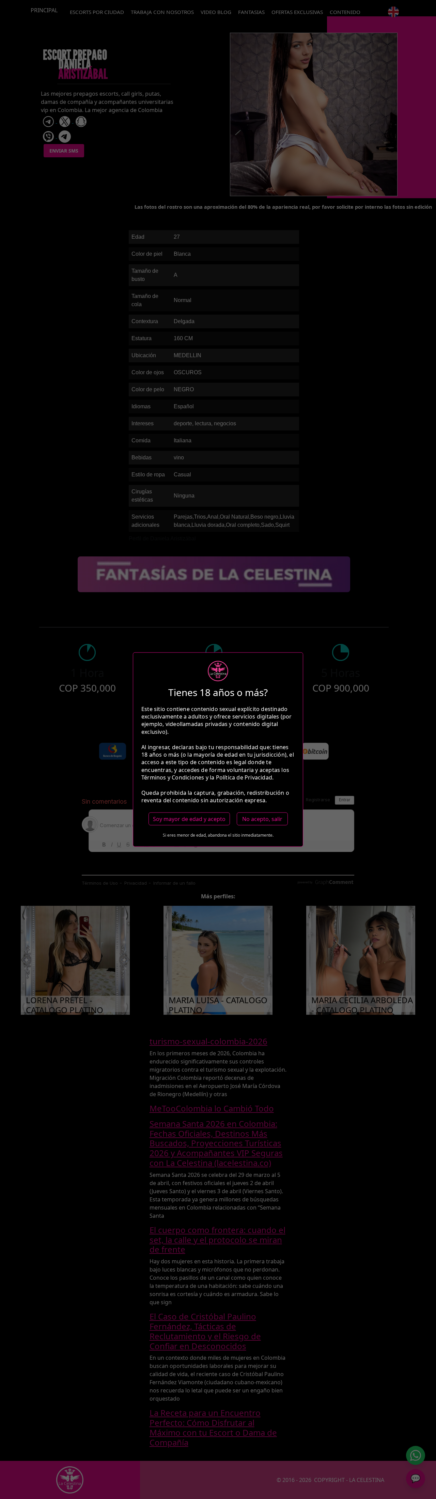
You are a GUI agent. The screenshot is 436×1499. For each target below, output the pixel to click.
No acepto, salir (262, 818)
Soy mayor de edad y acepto (189, 818)
